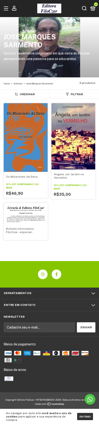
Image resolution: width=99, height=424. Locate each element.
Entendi (85, 416)
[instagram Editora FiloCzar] (43, 274)
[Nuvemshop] (50, 404)
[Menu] (7, 9)
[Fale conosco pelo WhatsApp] (90, 399)
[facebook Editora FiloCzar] (56, 274)
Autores (17, 83)
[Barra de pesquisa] (84, 9)
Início (7, 83)
